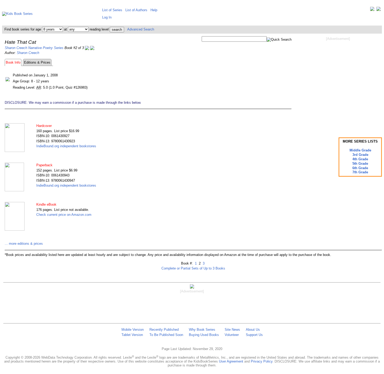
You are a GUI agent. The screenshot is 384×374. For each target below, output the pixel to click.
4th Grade (360, 159)
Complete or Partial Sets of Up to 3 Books (193, 268)
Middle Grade (360, 150)
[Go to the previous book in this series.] (87, 48)
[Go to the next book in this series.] (92, 48)
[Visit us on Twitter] (372, 10)
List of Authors (136, 10)
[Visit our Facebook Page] (378, 10)
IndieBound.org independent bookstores (66, 146)
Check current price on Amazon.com (63, 215)
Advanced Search (140, 29)
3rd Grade (360, 155)
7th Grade (360, 172)
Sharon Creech (28, 53)
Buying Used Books (204, 335)
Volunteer (232, 335)
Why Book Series (202, 330)
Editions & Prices (37, 62)
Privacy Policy (261, 361)
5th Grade (360, 163)
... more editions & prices (24, 244)
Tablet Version (132, 335)
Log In (107, 17)
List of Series (112, 10)
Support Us (254, 335)
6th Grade (360, 168)
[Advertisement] (338, 82)
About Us (253, 330)
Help (153, 10)
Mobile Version (132, 330)
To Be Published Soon (166, 335)
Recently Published (164, 330)
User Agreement (231, 361)
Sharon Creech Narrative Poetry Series (34, 48)
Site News (232, 330)
